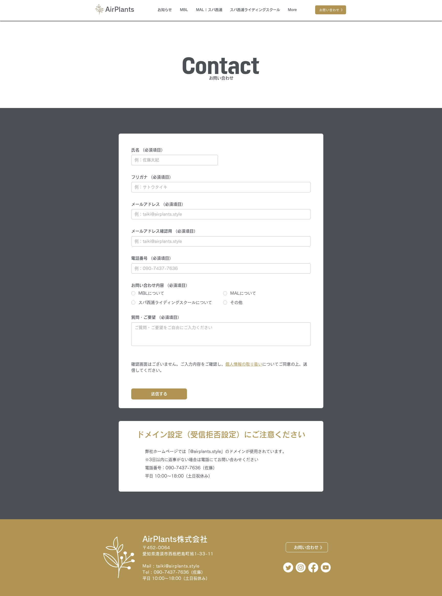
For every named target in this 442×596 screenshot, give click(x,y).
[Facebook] (313, 567)
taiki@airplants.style (178, 566)
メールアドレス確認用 (164, 231)
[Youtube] (326, 567)
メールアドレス (158, 204)
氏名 (148, 150)
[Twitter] (288, 567)
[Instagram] (301, 567)
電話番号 (152, 258)
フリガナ (152, 177)
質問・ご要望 (156, 317)
